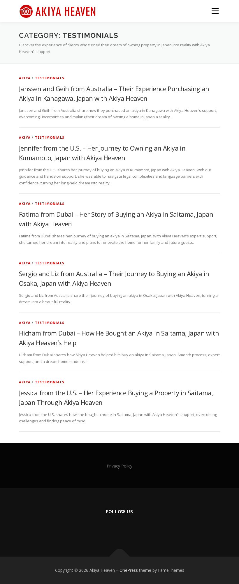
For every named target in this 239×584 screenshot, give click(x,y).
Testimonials (49, 78)
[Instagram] (105, 527)
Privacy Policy (119, 466)
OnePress (128, 570)
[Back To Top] (119, 556)
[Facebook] (91, 527)
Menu (215, 10)
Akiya (25, 78)
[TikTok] (119, 527)
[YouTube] (134, 527)
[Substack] (148, 527)
